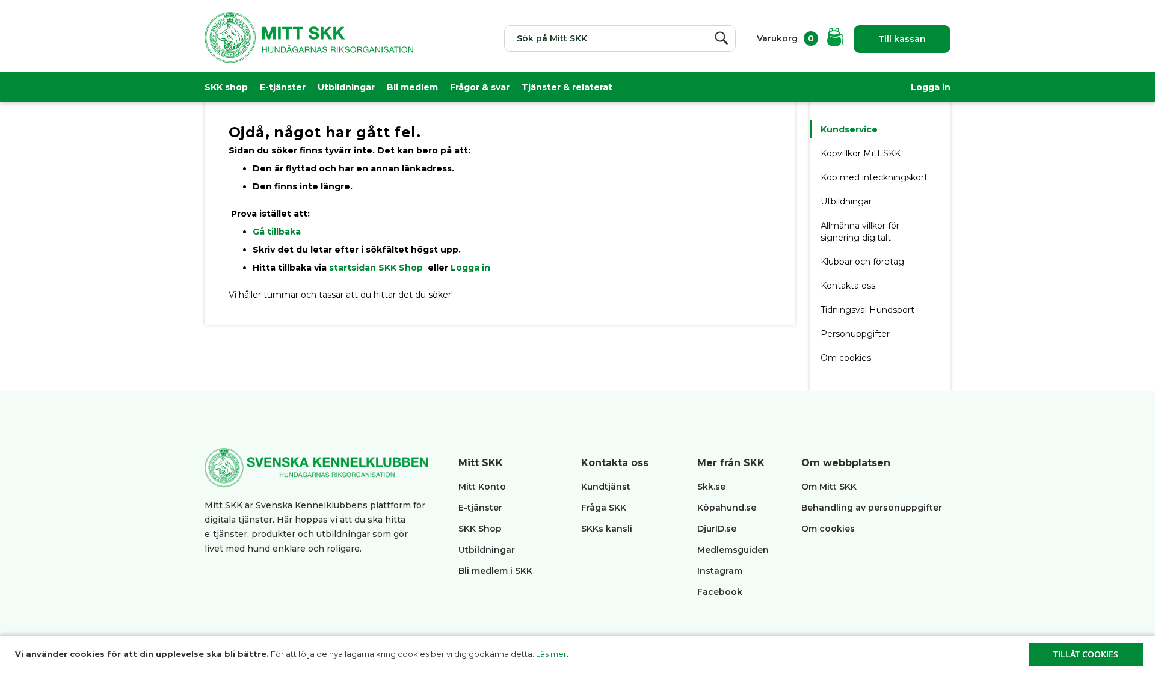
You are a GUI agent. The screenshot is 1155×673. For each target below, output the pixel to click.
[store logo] (309, 45)
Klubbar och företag (862, 261)
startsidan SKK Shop (377, 267)
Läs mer (551, 654)
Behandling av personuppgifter (871, 507)
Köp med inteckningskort (874, 177)
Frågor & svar (480, 87)
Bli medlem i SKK (495, 570)
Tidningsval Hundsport (867, 309)
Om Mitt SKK (829, 486)
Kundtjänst (605, 486)
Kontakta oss (848, 285)
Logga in (930, 87)
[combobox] (620, 38)
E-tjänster (283, 87)
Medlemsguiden (734, 549)
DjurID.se (716, 528)
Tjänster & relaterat (567, 87)
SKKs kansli (606, 528)
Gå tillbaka (277, 231)
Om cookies (846, 357)
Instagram (719, 570)
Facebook (719, 591)
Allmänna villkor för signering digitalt (860, 231)
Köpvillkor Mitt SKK (862, 153)
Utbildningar (346, 87)
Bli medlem (412, 87)
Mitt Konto (482, 486)
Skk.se (711, 486)
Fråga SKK (603, 507)
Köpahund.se (726, 507)
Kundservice (849, 129)
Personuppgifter (855, 333)
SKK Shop (480, 528)
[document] (579, 654)
